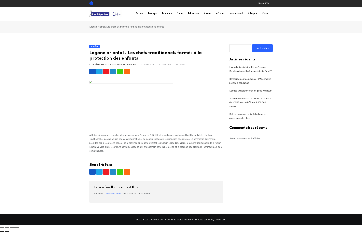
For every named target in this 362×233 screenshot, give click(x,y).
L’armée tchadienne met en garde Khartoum (250, 90)
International (236, 14)
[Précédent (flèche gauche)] (2, 231)
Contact (266, 14)
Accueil (139, 14)
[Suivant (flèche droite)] (7, 231)
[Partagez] (12, 227)
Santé (180, 14)
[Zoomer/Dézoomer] (2, 227)
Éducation (193, 14)
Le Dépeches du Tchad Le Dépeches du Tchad (114, 65)
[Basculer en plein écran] (7, 227)
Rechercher (262, 48)
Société (207, 14)
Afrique (220, 14)
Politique (152, 14)
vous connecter (113, 193)
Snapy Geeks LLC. (217, 219)
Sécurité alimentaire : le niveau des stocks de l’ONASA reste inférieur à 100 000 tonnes (250, 102)
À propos (252, 14)
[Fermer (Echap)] (16, 227)
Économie (167, 14)
